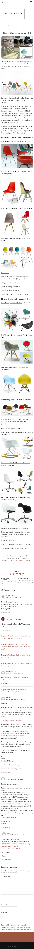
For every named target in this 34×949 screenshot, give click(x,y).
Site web (4, 912)
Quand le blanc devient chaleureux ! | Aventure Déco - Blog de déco (16, 637)
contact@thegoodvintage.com (11, 769)
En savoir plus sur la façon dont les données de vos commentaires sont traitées (16, 928)
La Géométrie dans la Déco (9, 580)
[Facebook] (20, 573)
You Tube (13, 560)
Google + (21, 563)
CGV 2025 (27, 944)
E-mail (4, 905)
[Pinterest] (13, 573)
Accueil (4, 26)
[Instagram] (10, 573)
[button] (31, 2)
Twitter (20, 560)
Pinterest (28, 560)
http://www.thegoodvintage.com (12, 765)
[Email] (23, 573)
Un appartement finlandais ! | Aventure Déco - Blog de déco (14, 690)
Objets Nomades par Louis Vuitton (25, 580)
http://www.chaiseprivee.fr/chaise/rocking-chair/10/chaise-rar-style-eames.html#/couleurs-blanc (16, 846)
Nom (3, 897)
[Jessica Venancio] (17, 14)
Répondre (6, 612)
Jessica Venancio (15, 944)
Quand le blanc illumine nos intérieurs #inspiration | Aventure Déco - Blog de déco (16, 646)
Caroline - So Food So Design (16, 618)
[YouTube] (17, 573)
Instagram (13, 563)
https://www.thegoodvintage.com (12, 720)
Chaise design (11, 671)
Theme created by (17, 946)
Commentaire (6, 876)
